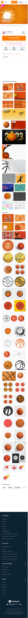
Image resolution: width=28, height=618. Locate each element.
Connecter (21, 2)
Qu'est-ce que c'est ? (16, 53)
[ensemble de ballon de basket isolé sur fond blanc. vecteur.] (8, 385)
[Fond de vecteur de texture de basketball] (8, 112)
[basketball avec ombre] (8, 337)
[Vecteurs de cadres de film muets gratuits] (8, 241)
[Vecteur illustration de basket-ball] (18, 222)
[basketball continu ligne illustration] (9, 530)
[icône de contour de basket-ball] (8, 519)
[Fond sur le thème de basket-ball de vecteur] (13, 200)
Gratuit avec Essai (14, 38)
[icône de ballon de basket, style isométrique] (8, 349)
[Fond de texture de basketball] (8, 86)
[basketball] (6, 150)
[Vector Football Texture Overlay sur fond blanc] (9, 212)
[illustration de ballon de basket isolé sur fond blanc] (8, 421)
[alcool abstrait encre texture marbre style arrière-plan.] (7, 250)
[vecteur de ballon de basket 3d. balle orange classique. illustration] (7, 574)
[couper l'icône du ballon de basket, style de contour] (8, 397)
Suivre (23, 33)
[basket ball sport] (8, 541)
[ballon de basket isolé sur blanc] (8, 611)
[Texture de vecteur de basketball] (9, 564)
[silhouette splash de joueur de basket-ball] (7, 222)
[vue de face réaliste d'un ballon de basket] (8, 325)
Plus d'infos (5, 56)
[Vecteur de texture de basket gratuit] (8, 121)
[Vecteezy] (2, 2)
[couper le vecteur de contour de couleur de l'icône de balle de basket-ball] (8, 409)
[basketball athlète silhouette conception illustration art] (8, 315)
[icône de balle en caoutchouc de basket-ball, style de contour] (8, 553)
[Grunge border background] (8, 232)
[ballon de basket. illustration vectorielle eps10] (13, 470)
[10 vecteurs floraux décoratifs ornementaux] (8, 259)
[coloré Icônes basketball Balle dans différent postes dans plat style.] (18, 575)
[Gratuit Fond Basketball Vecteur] (8, 129)
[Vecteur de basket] (9, 159)
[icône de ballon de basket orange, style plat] (8, 445)
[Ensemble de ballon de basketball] (8, 306)
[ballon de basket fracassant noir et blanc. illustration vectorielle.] (8, 495)
